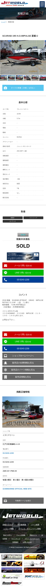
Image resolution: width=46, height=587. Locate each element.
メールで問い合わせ (23, 265)
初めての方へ (7, 535)
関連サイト (33, 535)
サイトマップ (15, 539)
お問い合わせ (27, 542)
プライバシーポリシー (32, 539)
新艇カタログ (8, 525)
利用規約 (15, 542)
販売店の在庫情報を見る (23, 363)
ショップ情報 (8, 529)
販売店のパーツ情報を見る (23, 370)
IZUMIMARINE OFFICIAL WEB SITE (17, 489)
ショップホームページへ (23, 356)
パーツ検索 (35, 525)
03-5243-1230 (23, 280)
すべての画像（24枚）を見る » (23, 88)
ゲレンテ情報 (20, 535)
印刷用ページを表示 (23, 501)
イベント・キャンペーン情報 (29, 529)
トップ (3, 22)
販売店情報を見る (23, 377)
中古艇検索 (22, 525)
